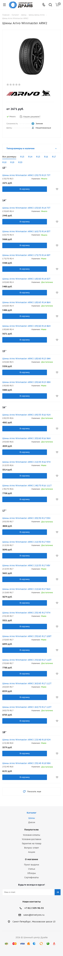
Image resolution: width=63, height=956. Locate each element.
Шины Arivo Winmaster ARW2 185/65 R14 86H (26, 302)
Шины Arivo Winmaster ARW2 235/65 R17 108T (27, 636)
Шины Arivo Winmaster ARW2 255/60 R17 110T (27, 659)
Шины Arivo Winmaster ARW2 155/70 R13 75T (26, 175)
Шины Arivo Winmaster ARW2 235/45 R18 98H (26, 763)
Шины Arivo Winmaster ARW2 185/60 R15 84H (26, 358)
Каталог (31, 812)
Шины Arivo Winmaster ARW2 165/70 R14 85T (26, 231)
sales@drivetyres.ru (33, 915)
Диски (31, 822)
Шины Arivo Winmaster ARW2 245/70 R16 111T (27, 485)
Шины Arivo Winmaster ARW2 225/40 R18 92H (26, 739)
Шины (31, 818)
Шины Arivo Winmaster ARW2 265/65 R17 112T (27, 683)
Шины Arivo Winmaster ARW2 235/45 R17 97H (26, 612)
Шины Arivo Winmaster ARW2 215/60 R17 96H (26, 589)
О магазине (31, 859)
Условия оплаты (31, 835)
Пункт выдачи (31, 864)
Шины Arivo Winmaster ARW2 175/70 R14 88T (26, 255)
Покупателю (31, 829)
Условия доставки (31, 839)
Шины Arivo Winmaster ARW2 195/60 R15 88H (26, 382)
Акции (31, 852)
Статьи (31, 869)
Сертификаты (31, 877)
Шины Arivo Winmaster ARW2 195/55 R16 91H (26, 414)
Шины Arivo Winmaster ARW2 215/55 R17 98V (26, 565)
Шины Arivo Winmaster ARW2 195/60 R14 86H (26, 326)
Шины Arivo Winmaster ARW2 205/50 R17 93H (26, 518)
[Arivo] (28, 93)
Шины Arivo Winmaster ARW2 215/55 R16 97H (26, 462)
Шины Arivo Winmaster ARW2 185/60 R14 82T (26, 278)
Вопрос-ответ (31, 847)
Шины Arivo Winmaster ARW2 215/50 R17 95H (26, 542)
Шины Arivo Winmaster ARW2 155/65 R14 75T (26, 207)
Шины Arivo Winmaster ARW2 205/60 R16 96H (26, 438)
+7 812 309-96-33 (34, 908)
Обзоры (31, 873)
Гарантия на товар (31, 843)
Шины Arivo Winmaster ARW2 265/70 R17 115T (27, 707)
